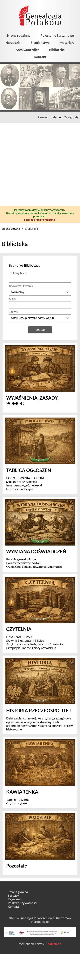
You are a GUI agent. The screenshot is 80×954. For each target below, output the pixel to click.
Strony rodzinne (18, 35)
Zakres (13, 311)
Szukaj (40, 329)
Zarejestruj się (47, 117)
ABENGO (54, 944)
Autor (12, 299)
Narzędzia (13, 43)
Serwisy (13, 895)
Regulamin (15, 899)
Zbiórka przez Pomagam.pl (40, 219)
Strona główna (11, 228)
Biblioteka (57, 50)
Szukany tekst (18, 273)
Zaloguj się (71, 117)
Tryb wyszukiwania (21, 286)
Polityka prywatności (22, 903)
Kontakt (40, 57)
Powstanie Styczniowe (57, 35)
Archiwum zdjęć (27, 50)
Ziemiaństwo (40, 43)
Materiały (67, 43)
